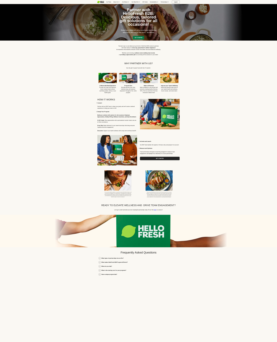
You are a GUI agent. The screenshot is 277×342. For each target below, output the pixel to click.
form (155, 210)
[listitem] (117, 183)
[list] (138, 82)
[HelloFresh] (100, 2)
